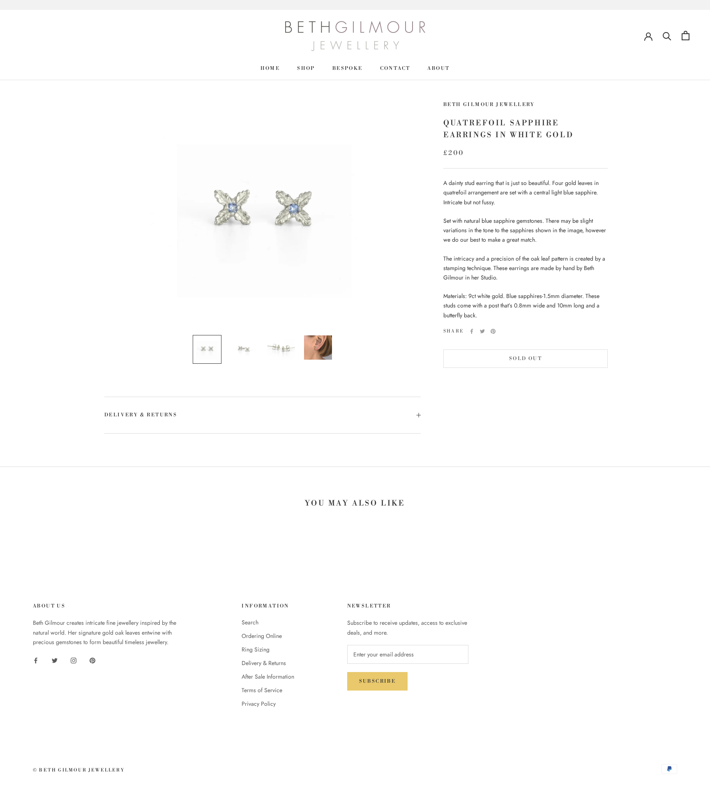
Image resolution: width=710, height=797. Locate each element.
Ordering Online (262, 636)
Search (250, 622)
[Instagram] (73, 660)
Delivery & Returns (140, 415)
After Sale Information (268, 676)
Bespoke (347, 68)
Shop (306, 68)
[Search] (667, 35)
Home (270, 68)
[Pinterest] (493, 331)
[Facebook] (471, 331)
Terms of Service (262, 690)
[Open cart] (685, 35)
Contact (395, 68)
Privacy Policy (259, 704)
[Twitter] (482, 331)
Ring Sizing (256, 649)
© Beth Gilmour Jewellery (78, 770)
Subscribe (377, 681)
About (438, 68)
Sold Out (525, 359)
